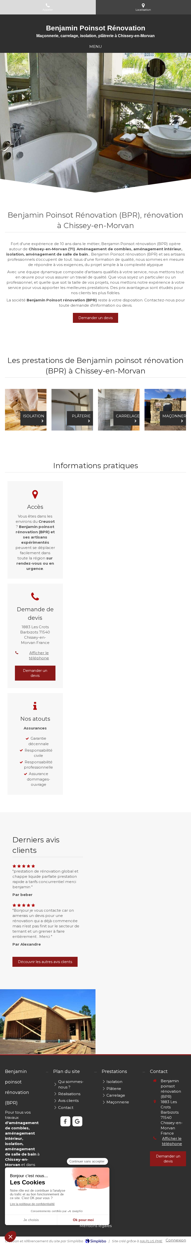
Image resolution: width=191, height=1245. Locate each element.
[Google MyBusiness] (77, 1121)
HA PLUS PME (151, 1241)
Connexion (176, 1240)
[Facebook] (65, 1121)
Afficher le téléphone (39, 655)
